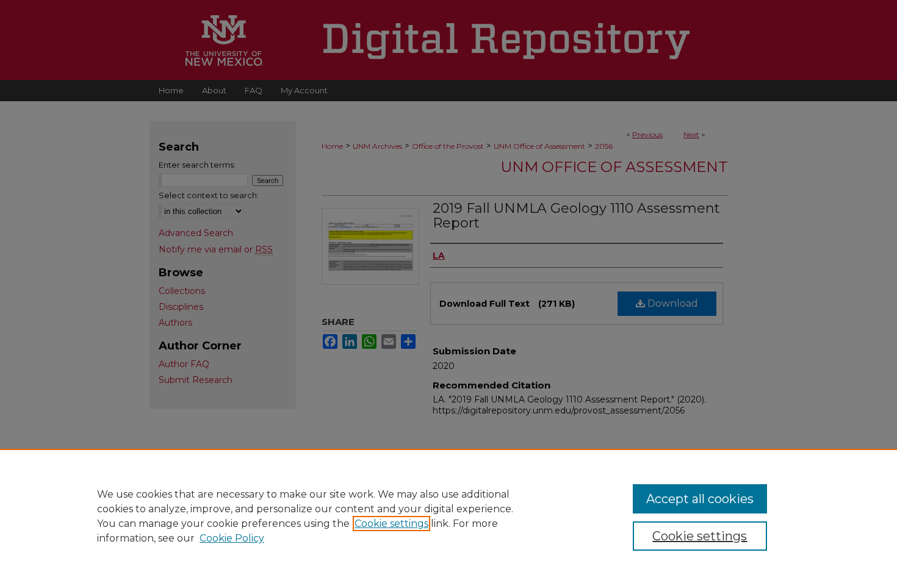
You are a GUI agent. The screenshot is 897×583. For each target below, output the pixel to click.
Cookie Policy (232, 538)
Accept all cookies (700, 499)
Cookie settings (391, 523)
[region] (448, 516)
